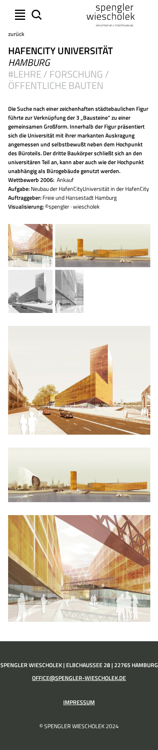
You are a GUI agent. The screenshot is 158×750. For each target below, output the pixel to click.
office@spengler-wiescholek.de (79, 678)
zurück (16, 34)
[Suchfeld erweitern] (35, 14)
